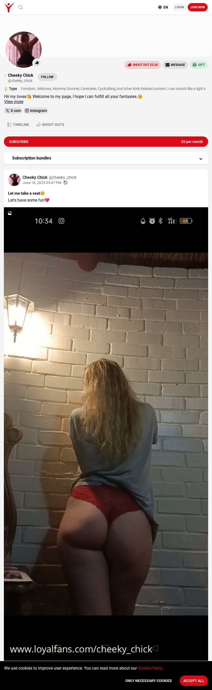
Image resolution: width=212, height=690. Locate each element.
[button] (106, 158)
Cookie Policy (150, 668)
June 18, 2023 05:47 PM (41, 183)
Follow (47, 77)
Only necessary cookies (148, 681)
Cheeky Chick (35, 177)
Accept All (193, 681)
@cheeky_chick (63, 177)
